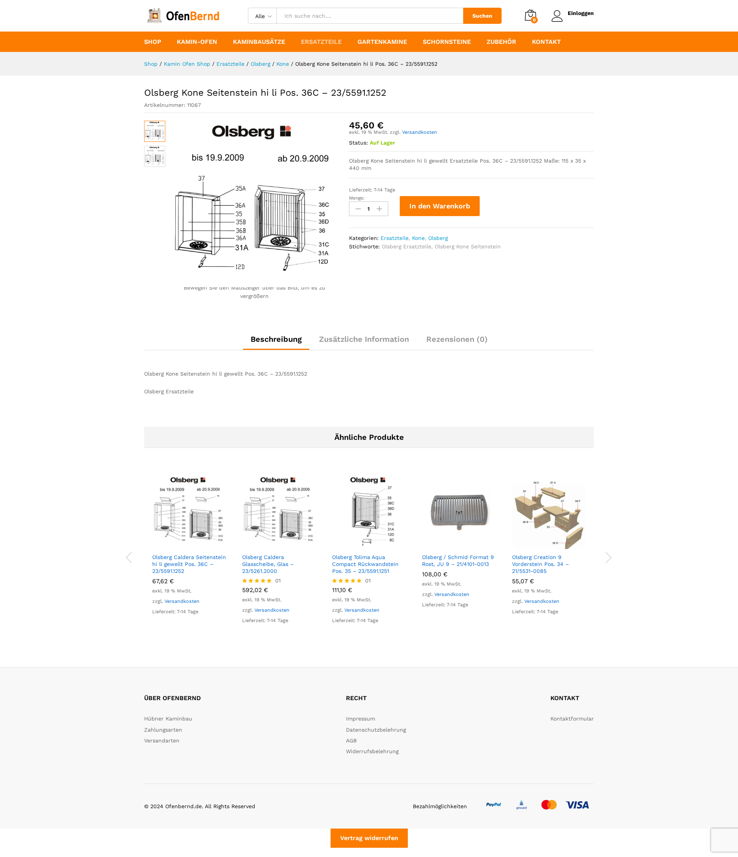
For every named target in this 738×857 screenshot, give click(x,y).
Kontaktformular (572, 719)
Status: (358, 143)
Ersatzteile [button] (321, 42)
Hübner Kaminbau (168, 719)
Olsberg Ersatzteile (406, 246)
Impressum (360, 719)
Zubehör (501, 42)
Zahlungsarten (163, 730)
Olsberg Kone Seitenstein (468, 246)
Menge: (357, 198)
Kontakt (546, 42)
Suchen (482, 16)
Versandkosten (419, 132)
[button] (180, 544)
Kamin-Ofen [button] (197, 42)
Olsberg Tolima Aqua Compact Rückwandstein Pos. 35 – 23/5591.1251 (365, 564)
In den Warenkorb (439, 206)
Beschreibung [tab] (276, 339)
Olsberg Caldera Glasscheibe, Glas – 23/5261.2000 (268, 564)
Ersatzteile (395, 238)
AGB (351, 740)
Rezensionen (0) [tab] (457, 339)
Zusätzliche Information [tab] (364, 339)
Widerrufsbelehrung (372, 751)
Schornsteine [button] (447, 42)
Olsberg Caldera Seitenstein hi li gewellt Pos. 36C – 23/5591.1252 (189, 564)
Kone (418, 238)
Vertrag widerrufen (369, 838)
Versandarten (162, 740)
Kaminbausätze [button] (259, 42)
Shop (152, 42)
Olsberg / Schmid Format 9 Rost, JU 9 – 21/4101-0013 (458, 560)
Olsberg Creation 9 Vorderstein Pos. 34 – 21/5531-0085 (540, 564)
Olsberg (438, 238)
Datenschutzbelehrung (376, 730)
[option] (189, 552)
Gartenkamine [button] (382, 42)
